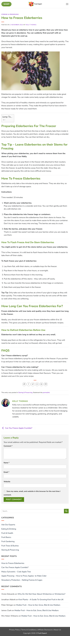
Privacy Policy (14, 630)
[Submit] (66, 511)
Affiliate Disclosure (45, 630)
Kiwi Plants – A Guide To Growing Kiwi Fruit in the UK (41, 599)
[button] (67, 4)
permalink (46, 392)
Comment (8, 446)
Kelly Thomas (31, 25)
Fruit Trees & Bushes (10, 545)
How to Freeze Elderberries (12, 563)
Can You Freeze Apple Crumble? (18, 428)
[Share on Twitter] (33, 384)
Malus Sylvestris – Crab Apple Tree (16, 571)
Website (7, 481)
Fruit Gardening (7, 541)
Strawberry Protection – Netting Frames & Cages (21, 580)
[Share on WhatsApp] (24, 384)
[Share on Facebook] (29, 384)
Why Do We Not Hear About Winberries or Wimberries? (41, 594)
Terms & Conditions (28, 630)
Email (6, 472)
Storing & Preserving (10, 14)
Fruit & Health (7, 533)
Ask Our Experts (8, 524)
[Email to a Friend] (37, 384)
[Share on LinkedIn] (46, 384)
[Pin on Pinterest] (41, 384)
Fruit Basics (6, 537)
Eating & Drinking (8, 529)
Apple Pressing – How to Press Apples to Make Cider (23, 576)
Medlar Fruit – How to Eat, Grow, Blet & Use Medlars (38, 605)
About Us (57, 630)
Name (6, 463)
